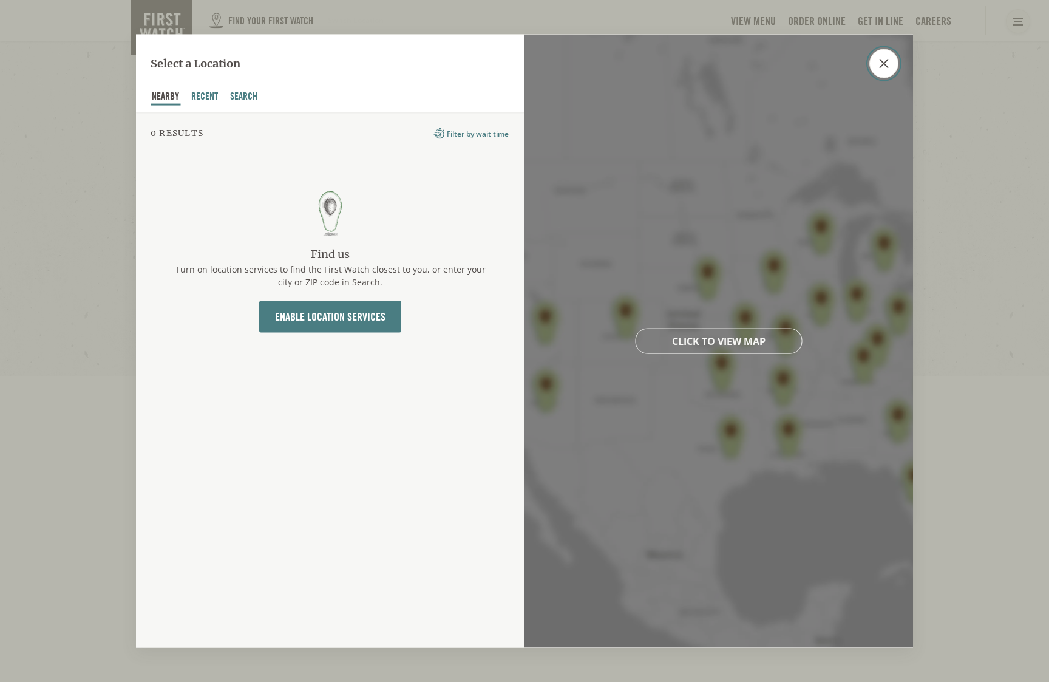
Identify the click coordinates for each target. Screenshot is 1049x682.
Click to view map (719, 341)
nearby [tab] (165, 97)
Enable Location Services (330, 316)
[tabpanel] (330, 380)
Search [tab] (244, 97)
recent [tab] (205, 97)
